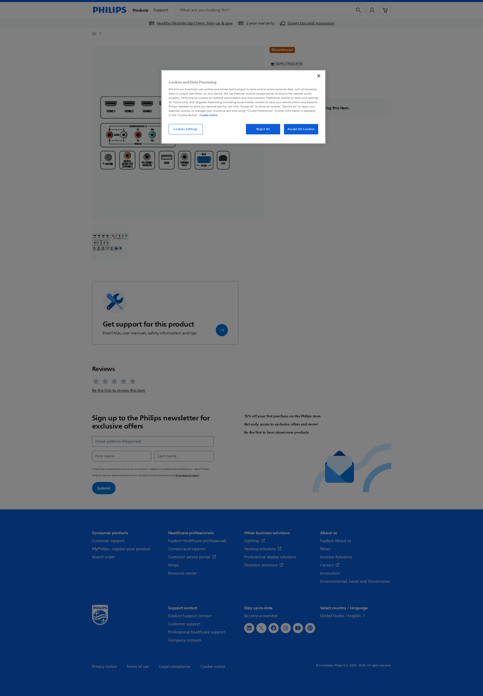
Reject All (263, 129)
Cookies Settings (185, 129)
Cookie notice (209, 115)
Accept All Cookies (301, 129)
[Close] (318, 75)
